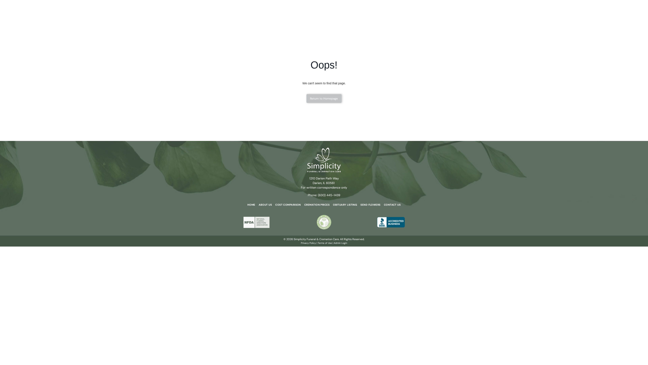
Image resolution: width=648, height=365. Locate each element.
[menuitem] (251, 205)
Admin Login (340, 243)
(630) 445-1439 (329, 195)
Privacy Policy (308, 243)
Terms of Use (325, 243)
